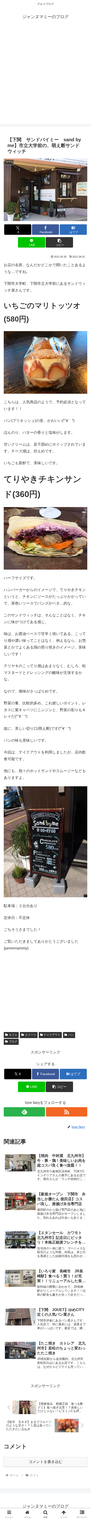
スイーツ (30, 1034)
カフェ (13, 1034)
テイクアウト (52, 1034)
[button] (59, 242)
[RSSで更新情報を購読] (66, 1111)
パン (71, 1034)
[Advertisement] (45, 78)
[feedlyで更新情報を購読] (24, 1111)
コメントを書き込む (45, 1462)
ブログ (13, 1041)
